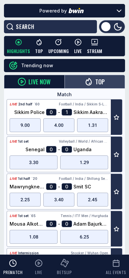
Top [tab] (100, 81)
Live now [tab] (39, 81)
